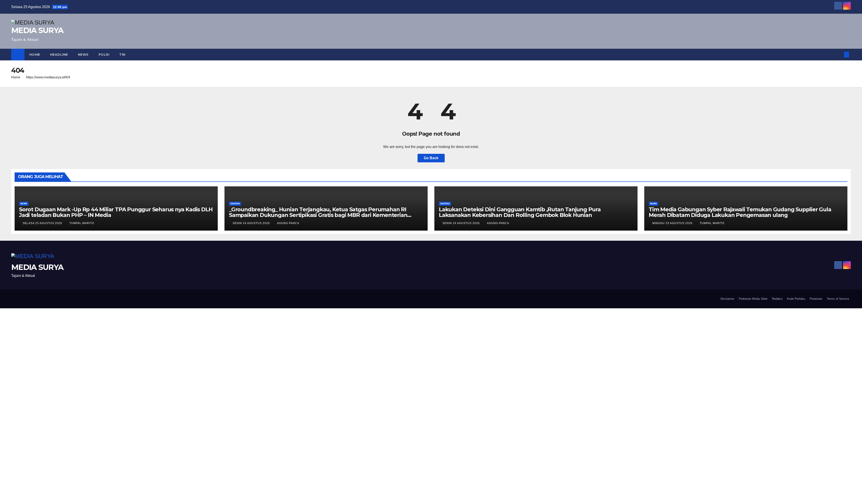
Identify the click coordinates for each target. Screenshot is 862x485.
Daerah (235, 203)
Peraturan (816, 298)
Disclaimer (727, 298)
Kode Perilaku (796, 298)
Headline (59, 55)
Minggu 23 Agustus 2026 (672, 223)
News (83, 55)
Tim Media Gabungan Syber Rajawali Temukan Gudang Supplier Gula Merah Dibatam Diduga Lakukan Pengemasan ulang (740, 212)
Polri (104, 55)
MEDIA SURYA (37, 30)
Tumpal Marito (81, 223)
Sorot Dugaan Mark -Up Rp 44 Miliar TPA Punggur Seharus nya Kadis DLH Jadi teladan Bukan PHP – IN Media (115, 212)
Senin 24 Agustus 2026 (252, 223)
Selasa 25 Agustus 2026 (43, 223)
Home (34, 55)
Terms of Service (838, 298)
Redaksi (777, 298)
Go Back (431, 158)
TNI (122, 55)
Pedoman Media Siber (753, 298)
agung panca (288, 223)
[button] (839, 54)
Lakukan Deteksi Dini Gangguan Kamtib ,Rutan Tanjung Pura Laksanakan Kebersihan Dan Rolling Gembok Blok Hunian (520, 212)
